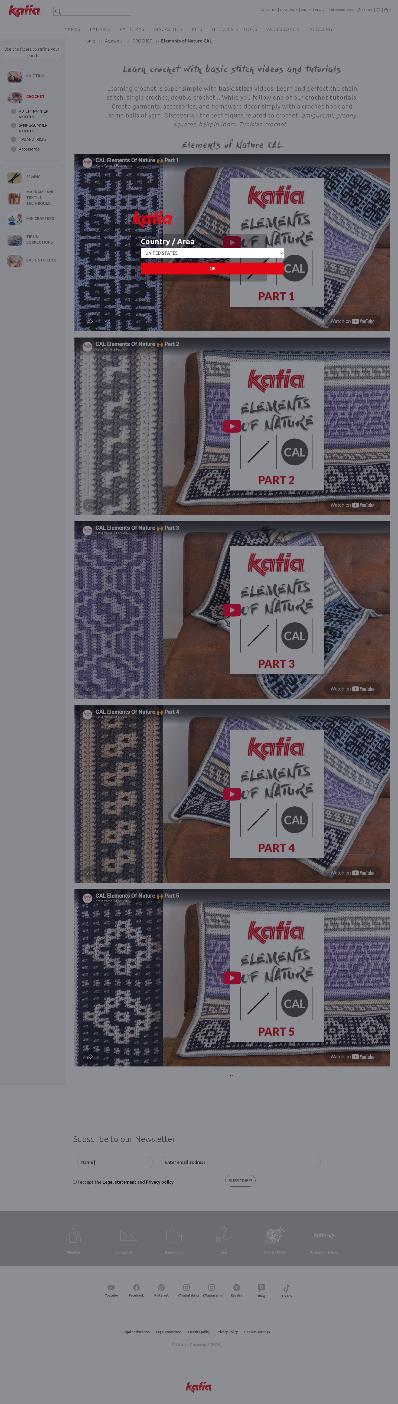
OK (213, 268)
